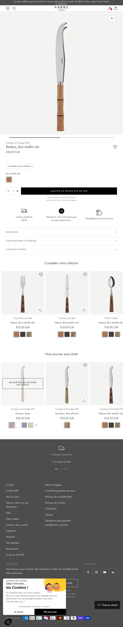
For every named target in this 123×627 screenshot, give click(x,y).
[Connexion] (109, 8)
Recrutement (12, 549)
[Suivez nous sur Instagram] (96, 572)
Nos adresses (12, 543)
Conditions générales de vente (60, 490)
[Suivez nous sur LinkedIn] (113, 572)
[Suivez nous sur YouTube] (104, 572)
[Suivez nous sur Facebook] (88, 572)
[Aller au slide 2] (88, 137)
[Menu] (8, 8)
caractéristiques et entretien (21, 241)
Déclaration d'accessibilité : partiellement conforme (58, 523)
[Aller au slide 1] (35, 137)
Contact (10, 485)
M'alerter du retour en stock (22, 383)
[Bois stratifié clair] (17, 334)
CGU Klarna (50, 508)
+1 (36, 424)
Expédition (11, 530)
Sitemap (49, 514)
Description (12, 232)
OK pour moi (50, 612)
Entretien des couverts (17, 525)
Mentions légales (53, 485)
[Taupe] (12, 425)
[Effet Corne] (29, 334)
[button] (8, 621)
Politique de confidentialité (58, 496)
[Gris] (24, 425)
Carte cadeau (12, 519)
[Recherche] (14, 8)
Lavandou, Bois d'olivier (67, 413)
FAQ (8, 513)
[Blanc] (18, 425)
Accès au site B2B (15, 554)
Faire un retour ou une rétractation (17, 505)
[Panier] (115, 8)
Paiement (10, 536)
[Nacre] (31, 425)
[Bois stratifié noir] (23, 334)
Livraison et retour (16, 249)
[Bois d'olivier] (67, 425)
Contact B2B (12, 490)
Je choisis (18, 612)
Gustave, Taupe (22, 413)
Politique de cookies (55, 502)
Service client (12, 496)
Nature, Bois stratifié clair (22, 322)
